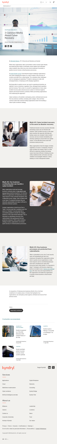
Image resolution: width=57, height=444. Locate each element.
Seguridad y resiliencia (11, 29)
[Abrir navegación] (54, 2)
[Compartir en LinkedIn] (8, 46)
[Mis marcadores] (46, 2)
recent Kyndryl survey (15, 73)
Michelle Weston (15, 61)
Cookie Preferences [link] (41, 428)
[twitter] (53, 367)
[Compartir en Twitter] (6, 46)
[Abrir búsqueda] (50, 2)
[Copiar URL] (11, 46)
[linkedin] (49, 367)
